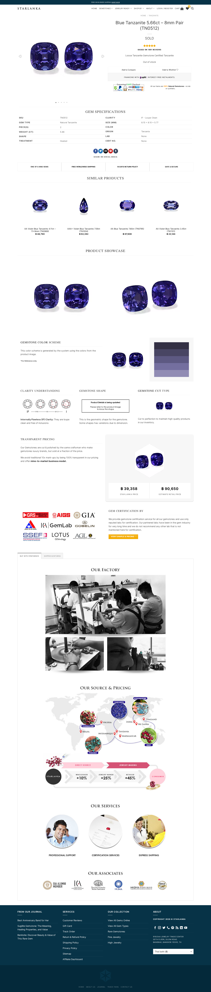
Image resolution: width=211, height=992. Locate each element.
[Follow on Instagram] (159, 928)
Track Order (69, 931)
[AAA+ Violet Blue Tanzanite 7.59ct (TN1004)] (83, 205)
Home (143, 15)
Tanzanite (153, 15)
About (149, 8)
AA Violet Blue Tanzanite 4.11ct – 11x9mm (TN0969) (40, 229)
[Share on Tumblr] (115, 151)
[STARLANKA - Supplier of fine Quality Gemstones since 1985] (29, 8)
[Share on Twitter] (100, 151)
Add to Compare (129, 70)
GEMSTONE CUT (149, 391)
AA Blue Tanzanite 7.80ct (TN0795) (127, 228)
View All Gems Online (119, 920)
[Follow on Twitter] (163, 928)
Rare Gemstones (116, 931)
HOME (94, 8)
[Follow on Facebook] (155, 928)
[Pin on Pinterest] (110, 151)
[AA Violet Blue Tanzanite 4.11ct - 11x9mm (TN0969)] (40, 205)
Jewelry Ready (122, 8)
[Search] (192, 8)
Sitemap (67, 953)
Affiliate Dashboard (73, 959)
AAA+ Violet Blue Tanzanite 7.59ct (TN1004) (83, 229)
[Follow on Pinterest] (172, 928)
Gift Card (67, 926)
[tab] (29, 556)
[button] (20, 56)
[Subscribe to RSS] (177, 928)
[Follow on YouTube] (185, 928)
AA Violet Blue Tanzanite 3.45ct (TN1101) (171, 229)
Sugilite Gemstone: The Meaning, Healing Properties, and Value (34, 928)
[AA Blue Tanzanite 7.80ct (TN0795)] (127, 205)
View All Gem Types (118, 926)
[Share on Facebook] (95, 151)
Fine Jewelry (114, 937)
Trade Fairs (113, 987)
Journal (101, 987)
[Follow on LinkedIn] (181, 928)
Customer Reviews (72, 920)
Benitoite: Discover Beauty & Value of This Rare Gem (36, 937)
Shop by (138, 8)
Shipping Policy (71, 942)
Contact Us (126, 987)
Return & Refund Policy (74, 937)
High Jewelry (114, 942)
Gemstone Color (34, 342)
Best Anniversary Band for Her (33, 920)
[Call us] (168, 928)
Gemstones (105, 8)
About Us (90, 987)
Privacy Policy (70, 948)
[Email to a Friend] (105, 151)
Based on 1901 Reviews (149, 50)
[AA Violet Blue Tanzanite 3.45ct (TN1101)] (171, 205)
